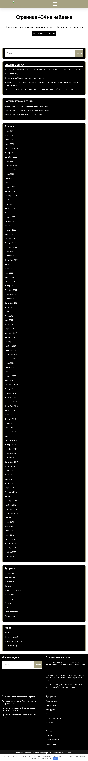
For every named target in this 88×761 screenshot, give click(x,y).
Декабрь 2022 (11, 247)
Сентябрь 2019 (11, 406)
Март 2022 (9, 277)
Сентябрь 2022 (11, 260)
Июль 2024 (9, 213)
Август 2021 (10, 307)
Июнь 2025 (9, 178)
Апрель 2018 (10, 432)
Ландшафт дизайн (13, 590)
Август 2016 (10, 518)
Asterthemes (40, 753)
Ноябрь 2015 (10, 552)
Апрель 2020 (10, 376)
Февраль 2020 (11, 385)
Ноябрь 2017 (10, 453)
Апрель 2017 (10, 483)
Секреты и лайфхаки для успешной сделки (24, 78)
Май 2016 (9, 526)
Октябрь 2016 (11, 509)
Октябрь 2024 (11, 204)
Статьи (8, 607)
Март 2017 (9, 488)
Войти (7, 633)
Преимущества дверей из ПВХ (33, 106)
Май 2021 (9, 320)
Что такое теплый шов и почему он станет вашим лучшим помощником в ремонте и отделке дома (65, 677)
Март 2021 (9, 329)
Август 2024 (10, 208)
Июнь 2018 (9, 423)
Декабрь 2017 (11, 449)
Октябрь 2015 (11, 556)
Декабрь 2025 (11, 157)
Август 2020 (10, 359)
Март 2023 (9, 234)
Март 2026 (9, 144)
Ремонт (8, 603)
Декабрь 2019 (11, 393)
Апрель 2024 (10, 217)
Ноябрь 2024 (10, 200)
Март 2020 (9, 380)
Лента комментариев (14, 641)
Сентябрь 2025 (11, 170)
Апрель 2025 (10, 187)
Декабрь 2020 (11, 342)
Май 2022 (9, 273)
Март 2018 (9, 436)
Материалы (10, 594)
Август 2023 (10, 226)
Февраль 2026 (11, 148)
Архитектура (10, 573)
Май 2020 (9, 372)
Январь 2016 (10, 543)
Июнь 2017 (9, 475)
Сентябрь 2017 (11, 462)
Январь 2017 (10, 496)
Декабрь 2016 (11, 500)
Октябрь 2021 (11, 299)
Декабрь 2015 (11, 548)
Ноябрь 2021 (10, 294)
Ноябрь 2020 (10, 346)
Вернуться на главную (44, 33)
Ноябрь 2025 (10, 161)
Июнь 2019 (9, 415)
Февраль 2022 (11, 281)
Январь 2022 (10, 286)
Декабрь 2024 (11, 196)
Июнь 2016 (9, 522)
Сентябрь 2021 (11, 303)
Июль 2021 (9, 311)
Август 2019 (10, 410)
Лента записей (11, 637)
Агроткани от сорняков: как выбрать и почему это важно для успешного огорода (42, 69)
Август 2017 (10, 466)
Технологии (10, 616)
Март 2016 (9, 535)
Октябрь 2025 (11, 165)
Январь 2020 (10, 389)
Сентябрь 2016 (11, 513)
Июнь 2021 (9, 316)
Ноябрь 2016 (10, 505)
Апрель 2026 (10, 140)
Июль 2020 (9, 363)
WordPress (66, 753)
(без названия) (11, 74)
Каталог (8, 586)
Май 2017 (9, 479)
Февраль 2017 (11, 492)
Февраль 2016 (11, 539)
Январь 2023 (10, 243)
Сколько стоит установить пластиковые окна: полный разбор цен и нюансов (40, 89)
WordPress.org (11, 645)
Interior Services (23, 753)
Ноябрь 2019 (10, 397)
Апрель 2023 (10, 230)
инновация (10, 577)
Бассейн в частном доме (30, 114)
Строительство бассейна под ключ (35, 110)
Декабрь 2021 (11, 290)
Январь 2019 (10, 419)
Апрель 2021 (10, 324)
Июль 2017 (9, 470)
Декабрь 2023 (11, 221)
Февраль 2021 (11, 333)
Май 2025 (9, 183)
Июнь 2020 (10, 367)
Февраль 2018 (11, 440)
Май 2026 (9, 135)
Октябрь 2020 (11, 350)
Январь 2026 (10, 153)
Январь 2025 (10, 191)
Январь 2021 (10, 337)
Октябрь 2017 (11, 458)
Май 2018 (9, 427)
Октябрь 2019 (11, 402)
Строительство (11, 612)
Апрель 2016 (10, 531)
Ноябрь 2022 (10, 251)
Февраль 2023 (11, 238)
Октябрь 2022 (11, 256)
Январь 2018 (10, 445)
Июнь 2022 (9, 268)
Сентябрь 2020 (11, 354)
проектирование (12, 599)
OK (55, 758)
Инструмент (10, 582)
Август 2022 (10, 264)
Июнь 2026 (9, 131)
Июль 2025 (9, 174)
